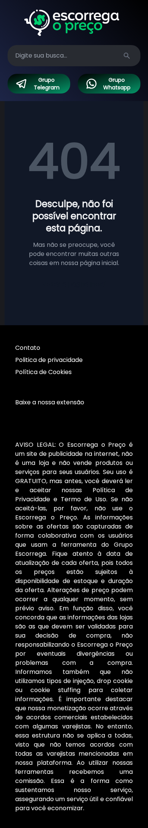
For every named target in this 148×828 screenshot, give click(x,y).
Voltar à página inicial (74, 284)
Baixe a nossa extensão (49, 402)
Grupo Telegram (47, 83)
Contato (27, 347)
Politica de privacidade (49, 360)
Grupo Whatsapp (117, 83)
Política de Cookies (43, 372)
